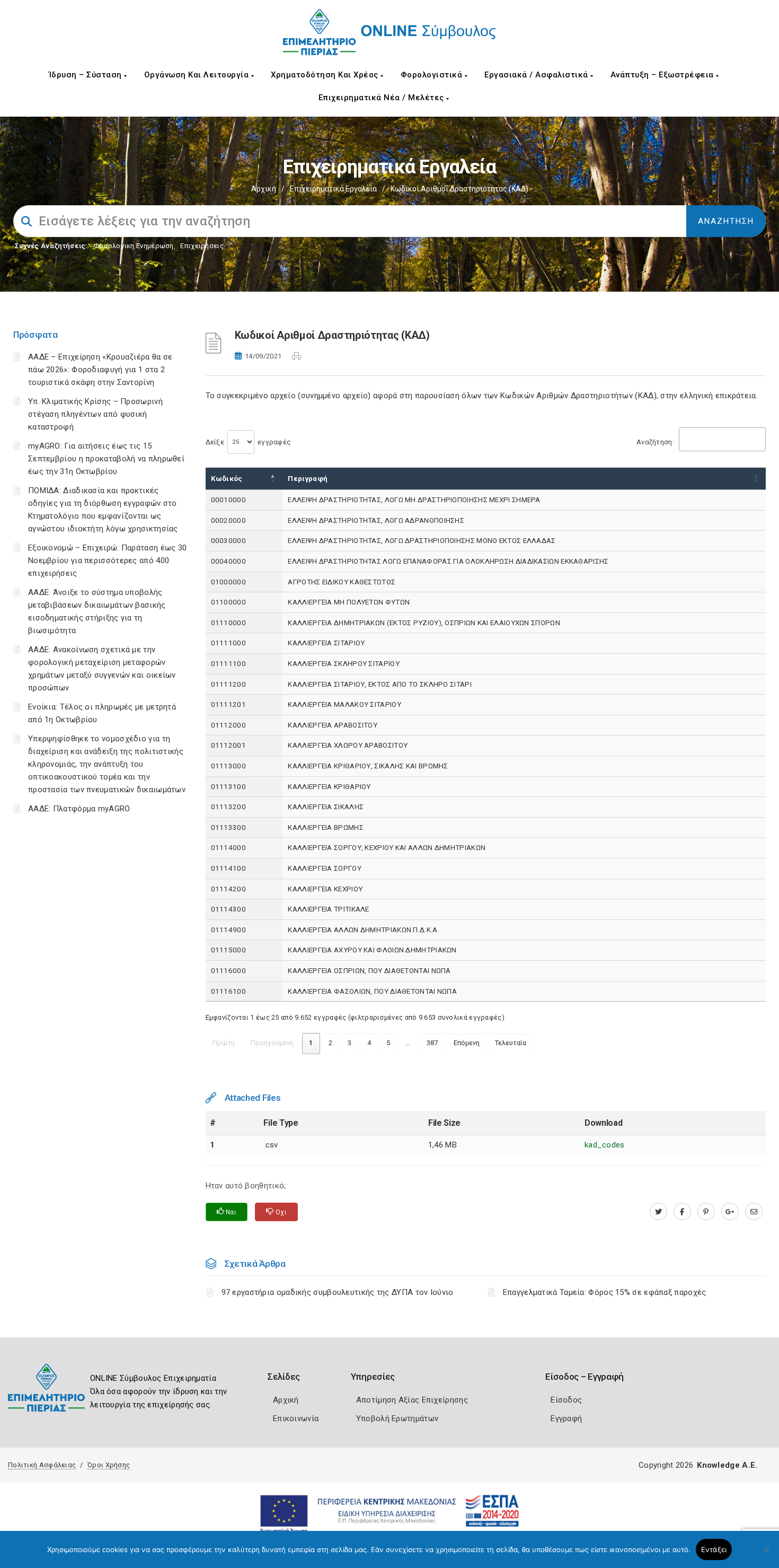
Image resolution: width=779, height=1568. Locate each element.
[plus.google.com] (730, 1211)
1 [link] (311, 1043)
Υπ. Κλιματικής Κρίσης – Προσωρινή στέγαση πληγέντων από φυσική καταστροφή (95, 414)
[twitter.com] (658, 1211)
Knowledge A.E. (727, 1465)
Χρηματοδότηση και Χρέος (325, 75)
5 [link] (388, 1043)
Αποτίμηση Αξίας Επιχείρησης (412, 1400)
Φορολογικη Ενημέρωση (134, 246)
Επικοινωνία (295, 1418)
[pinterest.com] (706, 1211)
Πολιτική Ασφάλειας (42, 1465)
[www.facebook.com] (682, 1211)
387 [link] (432, 1043)
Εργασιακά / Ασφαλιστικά (537, 75)
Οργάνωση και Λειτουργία (197, 75)
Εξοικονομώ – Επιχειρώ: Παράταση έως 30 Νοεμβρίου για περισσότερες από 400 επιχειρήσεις (107, 560)
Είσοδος (566, 1400)
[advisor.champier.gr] (754, 1211)
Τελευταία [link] (510, 1043)
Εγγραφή (566, 1418)
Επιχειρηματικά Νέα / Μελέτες (382, 97)
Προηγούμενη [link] (272, 1043)
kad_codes (605, 1145)
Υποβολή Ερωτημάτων (397, 1418)
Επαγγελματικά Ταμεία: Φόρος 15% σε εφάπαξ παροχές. (605, 1292)
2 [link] (330, 1043)
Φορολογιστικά (433, 75)
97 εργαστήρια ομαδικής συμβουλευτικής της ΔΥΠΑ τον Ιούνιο (338, 1292)
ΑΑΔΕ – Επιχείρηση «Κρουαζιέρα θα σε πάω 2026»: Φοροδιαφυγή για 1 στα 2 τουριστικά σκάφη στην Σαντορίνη (100, 369)
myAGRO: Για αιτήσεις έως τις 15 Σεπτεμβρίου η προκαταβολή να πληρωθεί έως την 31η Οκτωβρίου (106, 458)
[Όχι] (765, 1554)
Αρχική (263, 189)
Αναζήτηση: (655, 442)
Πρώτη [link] (224, 1043)
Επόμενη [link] (467, 1043)
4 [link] (369, 1043)
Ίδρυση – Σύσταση (87, 75)
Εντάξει (714, 1549)
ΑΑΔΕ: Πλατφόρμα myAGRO (79, 808)
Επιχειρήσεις (202, 246)
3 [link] (349, 1043)
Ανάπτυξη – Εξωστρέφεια (663, 75)
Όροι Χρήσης (108, 1465)
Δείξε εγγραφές (248, 442)
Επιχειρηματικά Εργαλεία (333, 189)
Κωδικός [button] (227, 478)
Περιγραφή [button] (307, 478)
